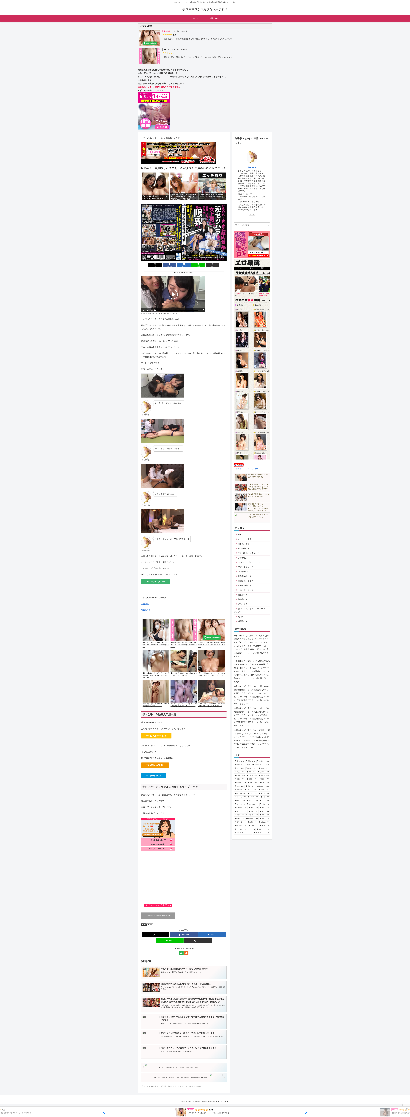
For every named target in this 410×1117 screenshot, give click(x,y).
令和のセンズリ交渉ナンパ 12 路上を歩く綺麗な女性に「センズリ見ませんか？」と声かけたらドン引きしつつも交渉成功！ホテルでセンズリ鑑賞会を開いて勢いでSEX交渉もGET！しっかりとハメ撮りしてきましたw (252, 695)
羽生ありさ (146, 610)
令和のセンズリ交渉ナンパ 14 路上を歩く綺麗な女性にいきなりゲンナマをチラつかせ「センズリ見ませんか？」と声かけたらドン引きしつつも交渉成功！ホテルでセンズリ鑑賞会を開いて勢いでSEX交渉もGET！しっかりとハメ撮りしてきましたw (252, 646)
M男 (145, 924)
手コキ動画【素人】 (154, 776)
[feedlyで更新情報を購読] (181, 953)
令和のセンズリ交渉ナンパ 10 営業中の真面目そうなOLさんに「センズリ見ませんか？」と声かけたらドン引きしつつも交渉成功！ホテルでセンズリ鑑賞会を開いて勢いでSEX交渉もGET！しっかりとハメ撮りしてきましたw (252, 739)
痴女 (151, 924)
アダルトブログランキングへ (246, 468)
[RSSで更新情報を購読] (186, 953)
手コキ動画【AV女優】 (155, 765)
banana (252, 167)
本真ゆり (145, 604)
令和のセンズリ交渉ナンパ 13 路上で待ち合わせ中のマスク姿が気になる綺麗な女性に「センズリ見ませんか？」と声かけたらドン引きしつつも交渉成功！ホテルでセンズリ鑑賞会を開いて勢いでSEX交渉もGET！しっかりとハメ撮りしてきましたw (252, 671)
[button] (103, 1111)
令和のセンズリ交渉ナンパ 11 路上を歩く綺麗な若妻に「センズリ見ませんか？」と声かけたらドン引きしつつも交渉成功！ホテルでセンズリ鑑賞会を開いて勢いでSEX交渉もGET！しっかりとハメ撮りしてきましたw (252, 717)
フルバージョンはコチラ (155, 582)
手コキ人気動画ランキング (156, 736)
